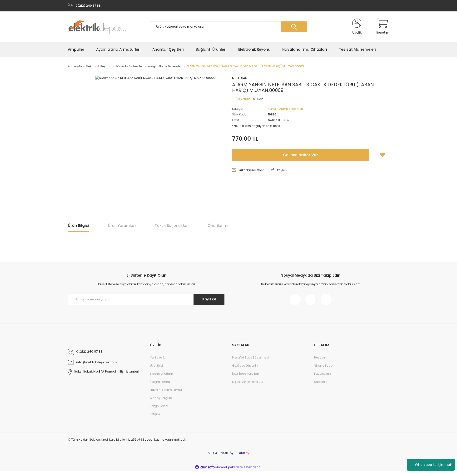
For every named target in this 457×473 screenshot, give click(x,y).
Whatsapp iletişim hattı (434, 464)
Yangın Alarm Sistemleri (285, 109)
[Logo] (97, 26)
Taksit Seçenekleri (172, 225)
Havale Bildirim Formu (166, 390)
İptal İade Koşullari (245, 374)
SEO (211, 453)
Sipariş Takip (323, 365)
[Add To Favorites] (382, 155)
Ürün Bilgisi (78, 225)
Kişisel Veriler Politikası (247, 382)
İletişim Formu (160, 382)
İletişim (155, 414)
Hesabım (320, 357)
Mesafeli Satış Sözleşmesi (250, 357)
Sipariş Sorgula (161, 398)
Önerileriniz (218, 225)
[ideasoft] (204, 467)
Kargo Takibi (159, 406)
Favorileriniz (322, 374)
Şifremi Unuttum (161, 374)
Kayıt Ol (209, 299)
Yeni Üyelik (157, 357)
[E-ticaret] (228, 467)
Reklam (223, 453)
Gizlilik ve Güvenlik (245, 365)
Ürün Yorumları (122, 225)
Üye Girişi (156, 365)
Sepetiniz (320, 382)
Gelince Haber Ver (300, 155)
